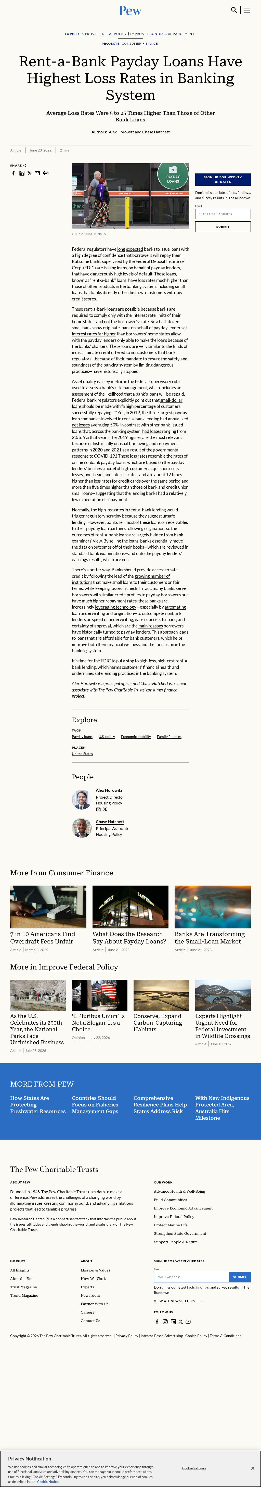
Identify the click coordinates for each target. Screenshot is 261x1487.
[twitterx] (30, 173)
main (143, 625)
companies (90, 418)
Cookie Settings (194, 1468)
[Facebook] (157, 1322)
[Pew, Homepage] (130, 10)
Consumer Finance (81, 873)
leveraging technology (115, 607)
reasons (155, 625)
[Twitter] (180, 1321)
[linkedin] (22, 173)
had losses (151, 431)
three (154, 412)
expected (134, 249)
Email (198, 206)
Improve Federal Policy (78, 967)
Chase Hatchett (110, 821)
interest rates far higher (94, 333)
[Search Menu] (234, 10)
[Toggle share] (248, 160)
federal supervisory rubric (159, 381)
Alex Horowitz (109, 790)
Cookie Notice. (48, 1482)
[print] (46, 173)
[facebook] (13, 173)
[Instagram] (165, 1322)
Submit (223, 227)
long (121, 249)
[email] (37, 173)
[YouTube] (188, 1322)
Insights (18, 1261)
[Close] (252, 1468)
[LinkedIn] (173, 1322)
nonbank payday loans (104, 462)
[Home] (54, 1169)
